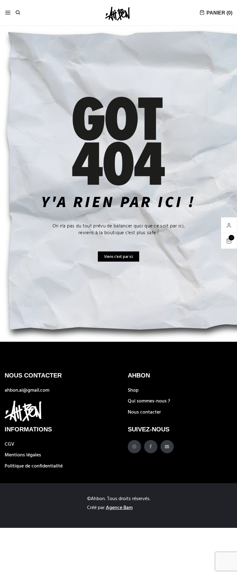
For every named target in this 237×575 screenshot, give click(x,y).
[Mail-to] (167, 446)
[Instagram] (134, 446)
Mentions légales (23, 454)
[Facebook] (150, 446)
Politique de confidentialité (34, 465)
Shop (133, 390)
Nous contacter (144, 411)
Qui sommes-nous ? (149, 400)
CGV (9, 443)
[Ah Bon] (117, 12)
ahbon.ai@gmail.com (27, 390)
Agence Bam (119, 507)
